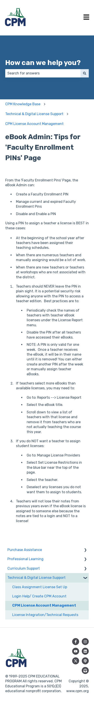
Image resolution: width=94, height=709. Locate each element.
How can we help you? (43, 62)
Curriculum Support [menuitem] (23, 568)
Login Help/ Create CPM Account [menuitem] (39, 596)
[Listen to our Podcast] (85, 660)
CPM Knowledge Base (22, 104)
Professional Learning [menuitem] (25, 559)
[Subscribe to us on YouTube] (75, 651)
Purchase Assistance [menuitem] (24, 550)
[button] (85, 550)
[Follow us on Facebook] (75, 641)
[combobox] (42, 73)
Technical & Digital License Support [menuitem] (36, 578)
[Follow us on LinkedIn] (85, 651)
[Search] (84, 73)
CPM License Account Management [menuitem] (44, 605)
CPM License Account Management (34, 124)
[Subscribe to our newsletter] (85, 670)
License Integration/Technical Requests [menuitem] (45, 615)
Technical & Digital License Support (34, 114)
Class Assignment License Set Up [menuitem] (39, 587)
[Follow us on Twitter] (75, 660)
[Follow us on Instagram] (85, 641)
